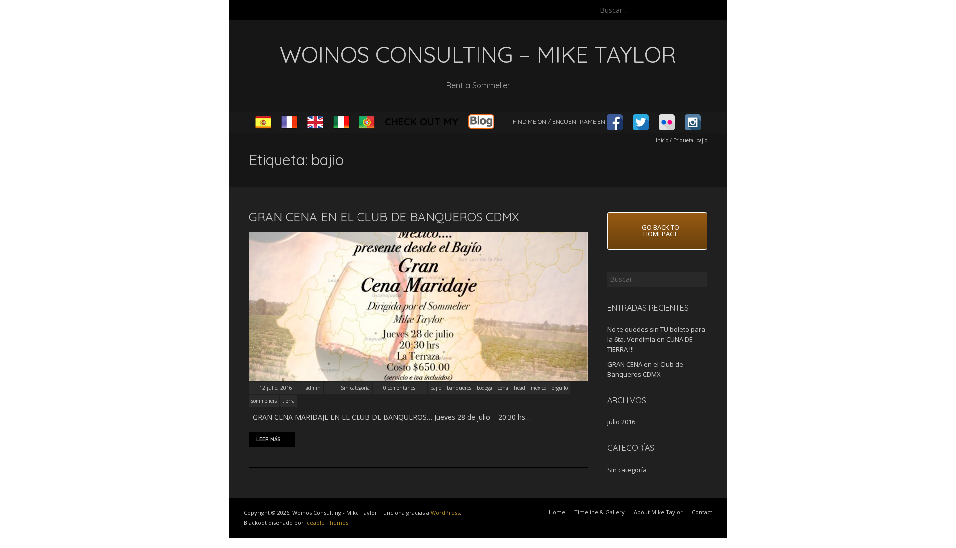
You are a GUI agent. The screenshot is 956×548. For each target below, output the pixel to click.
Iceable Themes (326, 522)
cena (503, 387)
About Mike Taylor (658, 512)
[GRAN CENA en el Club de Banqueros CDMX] (418, 236)
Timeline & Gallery (599, 512)
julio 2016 (621, 421)
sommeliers (264, 400)
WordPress (445, 512)
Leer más (268, 439)
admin (313, 387)
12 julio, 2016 (275, 387)
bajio (435, 387)
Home (557, 512)
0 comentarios (399, 387)
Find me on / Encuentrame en (560, 121)
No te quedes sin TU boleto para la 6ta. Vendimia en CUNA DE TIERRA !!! (656, 339)
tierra (288, 400)
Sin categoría (355, 387)
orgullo (560, 387)
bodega (484, 387)
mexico (538, 387)
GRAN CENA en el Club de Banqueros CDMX (384, 216)
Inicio (662, 140)
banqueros (459, 387)
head (519, 387)
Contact (702, 512)
